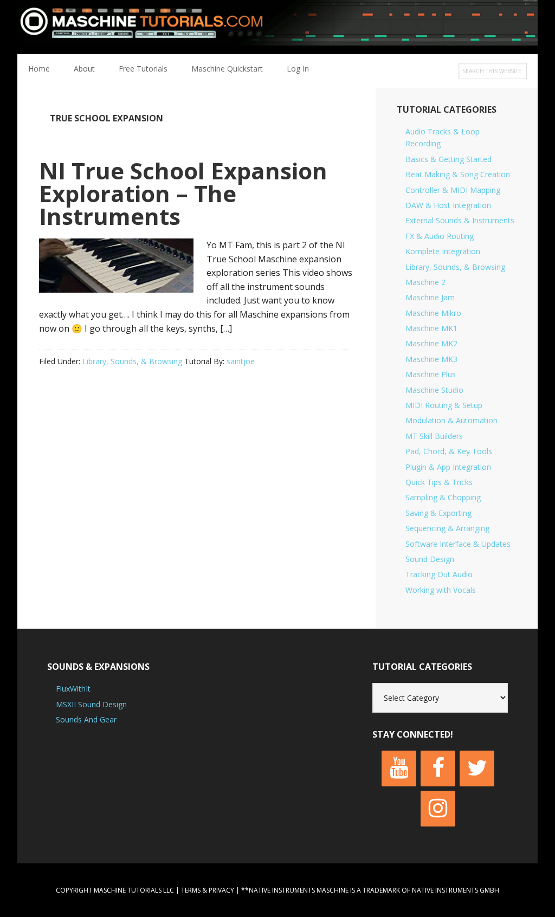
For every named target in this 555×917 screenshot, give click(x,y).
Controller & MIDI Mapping (452, 190)
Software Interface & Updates (458, 544)
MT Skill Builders (434, 436)
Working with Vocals (440, 590)
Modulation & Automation (451, 420)
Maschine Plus (430, 374)
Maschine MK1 (431, 328)
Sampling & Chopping (443, 497)
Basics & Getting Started (448, 159)
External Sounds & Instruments (459, 220)
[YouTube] (399, 768)
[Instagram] (438, 808)
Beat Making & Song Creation (457, 174)
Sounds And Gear (86, 719)
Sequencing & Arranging (447, 528)
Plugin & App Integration (448, 467)
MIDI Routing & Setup (443, 405)
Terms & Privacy (207, 890)
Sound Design (429, 559)
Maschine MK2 (431, 343)
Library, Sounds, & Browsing (132, 361)
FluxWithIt (73, 688)
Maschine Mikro (433, 313)
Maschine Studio (434, 390)
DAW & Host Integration (448, 205)
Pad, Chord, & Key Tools (448, 451)
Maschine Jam (430, 297)
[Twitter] (477, 768)
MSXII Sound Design (91, 704)
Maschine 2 (425, 282)
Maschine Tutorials (277, 27)
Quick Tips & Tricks (439, 482)
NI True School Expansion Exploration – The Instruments (183, 193)
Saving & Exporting (438, 513)
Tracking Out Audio (439, 574)
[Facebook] (438, 768)
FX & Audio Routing (439, 236)
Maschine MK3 (431, 359)
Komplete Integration (442, 251)
